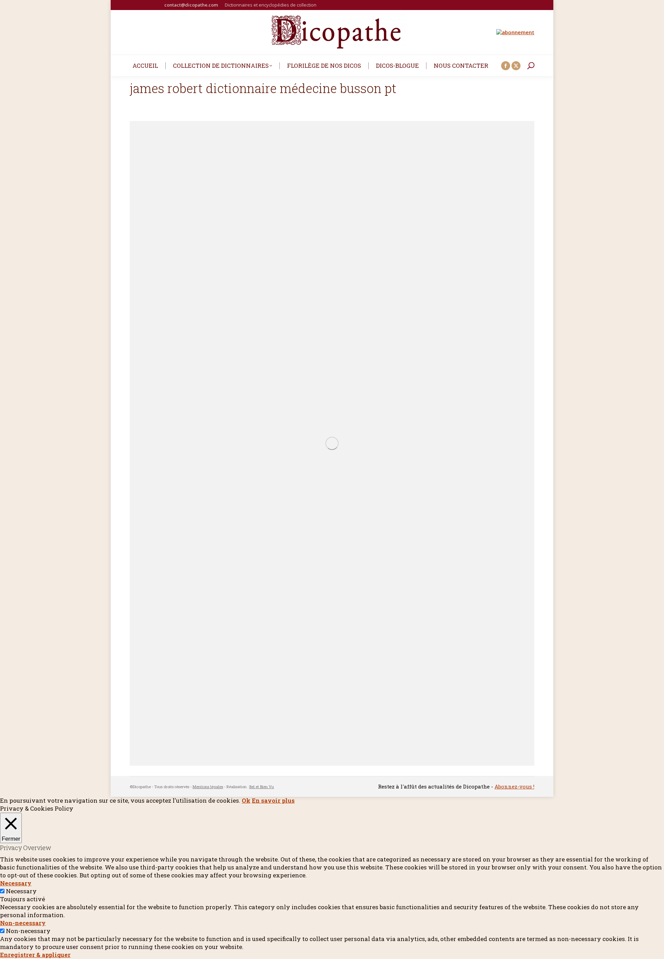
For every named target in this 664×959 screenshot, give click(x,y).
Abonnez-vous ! (514, 786)
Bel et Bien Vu (261, 786)
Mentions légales (208, 786)
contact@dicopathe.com (191, 5)
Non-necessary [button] (23, 923)
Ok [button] (246, 800)
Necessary (21, 891)
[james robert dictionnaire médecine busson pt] (332, 443)
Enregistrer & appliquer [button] (35, 955)
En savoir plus (273, 800)
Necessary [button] (15, 883)
